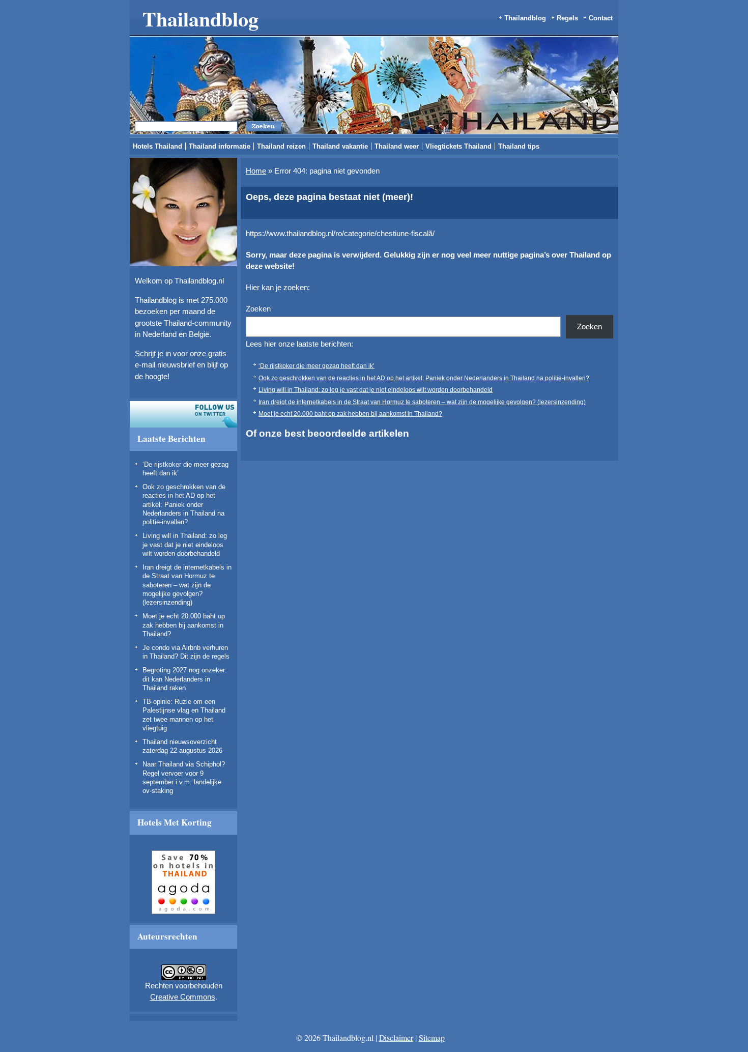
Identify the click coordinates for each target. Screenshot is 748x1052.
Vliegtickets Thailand (458, 146)
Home (256, 170)
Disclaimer (396, 1037)
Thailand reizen (281, 146)
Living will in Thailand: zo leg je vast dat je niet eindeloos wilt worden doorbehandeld (184, 544)
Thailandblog (200, 19)
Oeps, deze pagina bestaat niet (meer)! (329, 197)
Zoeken (258, 308)
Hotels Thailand (157, 146)
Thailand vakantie (340, 146)
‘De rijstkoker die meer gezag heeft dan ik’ (316, 365)
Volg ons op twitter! (183, 414)
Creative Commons (182, 996)
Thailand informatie (219, 146)
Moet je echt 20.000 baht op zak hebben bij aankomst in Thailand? (183, 625)
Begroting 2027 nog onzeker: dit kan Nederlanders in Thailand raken (184, 679)
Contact (601, 18)
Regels (567, 18)
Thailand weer (397, 146)
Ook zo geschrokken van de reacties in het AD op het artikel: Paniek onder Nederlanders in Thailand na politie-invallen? (183, 504)
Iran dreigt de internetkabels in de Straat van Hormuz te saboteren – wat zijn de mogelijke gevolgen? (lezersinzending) (187, 584)
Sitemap (432, 1037)
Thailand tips (518, 146)
